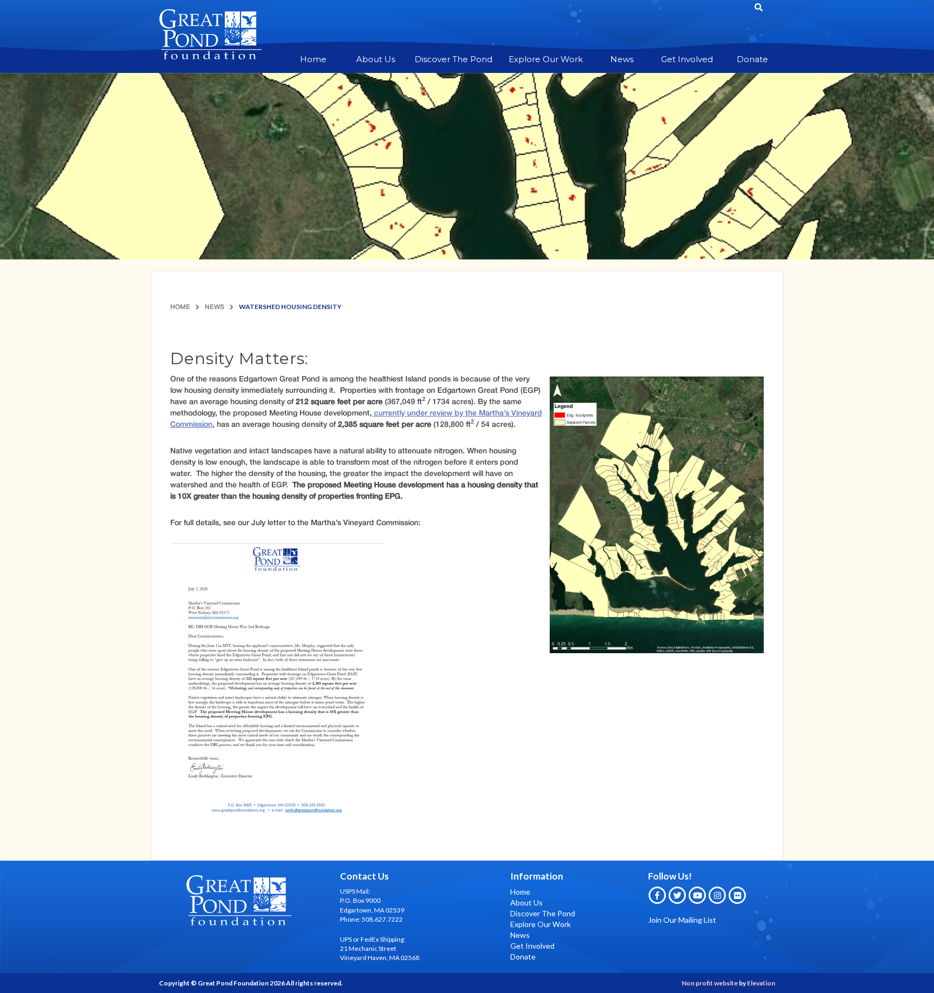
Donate (752, 59)
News (621, 59)
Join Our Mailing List (682, 919)
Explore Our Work (546, 59)
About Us (375, 59)
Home (313, 59)
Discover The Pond (453, 59)
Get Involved (687, 59)
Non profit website (710, 983)
